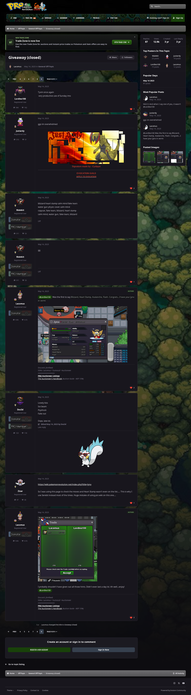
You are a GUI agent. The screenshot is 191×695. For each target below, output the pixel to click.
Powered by (173, 690)
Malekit (20, 210)
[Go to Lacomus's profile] (10, 66)
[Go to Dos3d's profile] (20, 401)
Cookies (45, 690)
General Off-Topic (46, 66)
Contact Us (35, 690)
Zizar (20, 491)
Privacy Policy (22, 690)
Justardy (20, 131)
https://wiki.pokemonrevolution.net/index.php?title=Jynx (64, 484)
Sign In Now (103, 649)
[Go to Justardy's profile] (20, 122)
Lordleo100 (20, 98)
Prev (14, 79)
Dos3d (20, 409)
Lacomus (17, 66)
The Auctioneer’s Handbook (50, 378)
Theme (10, 690)
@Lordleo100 (45, 297)
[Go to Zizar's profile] (20, 482)
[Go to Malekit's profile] (20, 201)
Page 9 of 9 (51, 79)
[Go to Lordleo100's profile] (20, 90)
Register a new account (39, 649)
